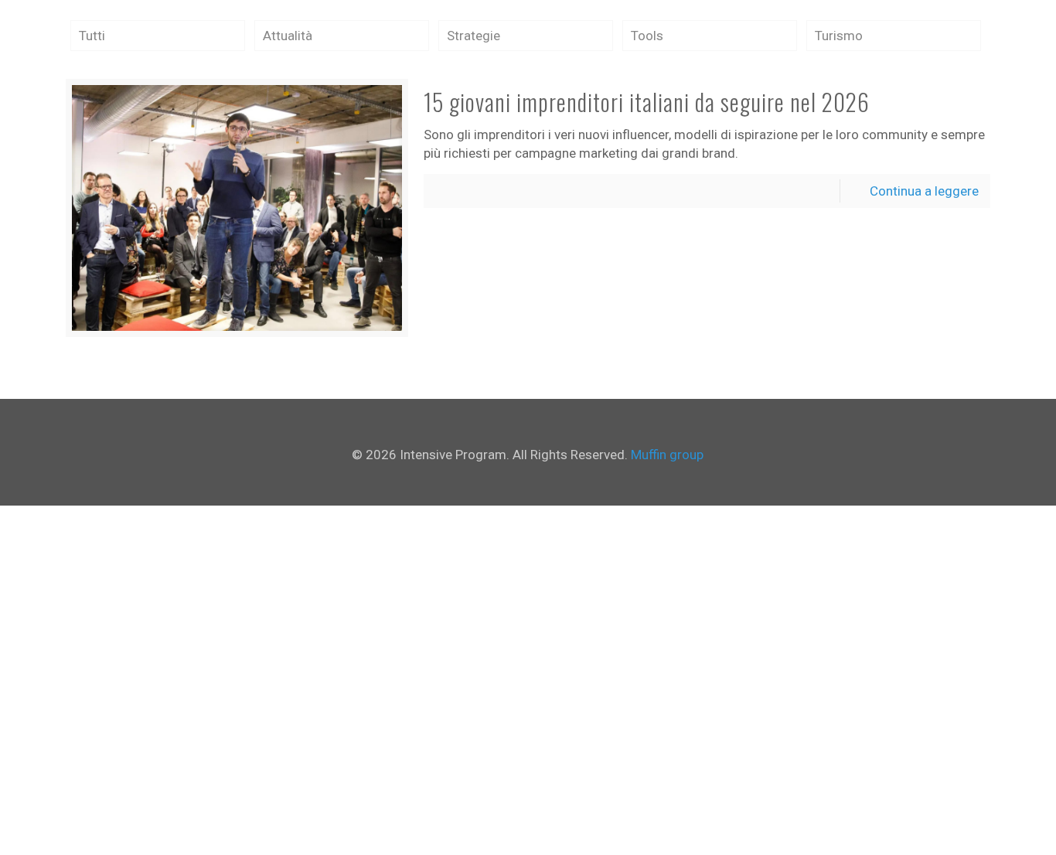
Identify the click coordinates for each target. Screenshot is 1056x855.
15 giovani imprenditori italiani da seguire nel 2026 (647, 101)
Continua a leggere (924, 191)
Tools (647, 35)
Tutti (92, 35)
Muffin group (667, 454)
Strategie (473, 35)
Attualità (287, 35)
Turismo (839, 35)
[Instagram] (538, 482)
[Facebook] (517, 482)
